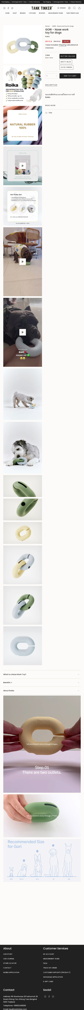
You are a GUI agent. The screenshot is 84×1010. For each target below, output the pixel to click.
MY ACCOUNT (48, 954)
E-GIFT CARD (48, 981)
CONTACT (7, 968)
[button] (14, 13)
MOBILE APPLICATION (11, 972)
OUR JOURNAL (8, 959)
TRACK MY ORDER (50, 968)
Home (47, 26)
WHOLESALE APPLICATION (53, 977)
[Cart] (79, 8)
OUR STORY (7, 954)
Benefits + (7, 682)
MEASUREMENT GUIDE (51, 959)
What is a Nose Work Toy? (14, 674)
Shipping (62, 45)
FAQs (45, 963)
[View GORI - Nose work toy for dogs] (22, 165)
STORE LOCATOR (9, 963)
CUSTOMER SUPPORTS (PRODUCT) (56, 972)
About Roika (8, 690)
